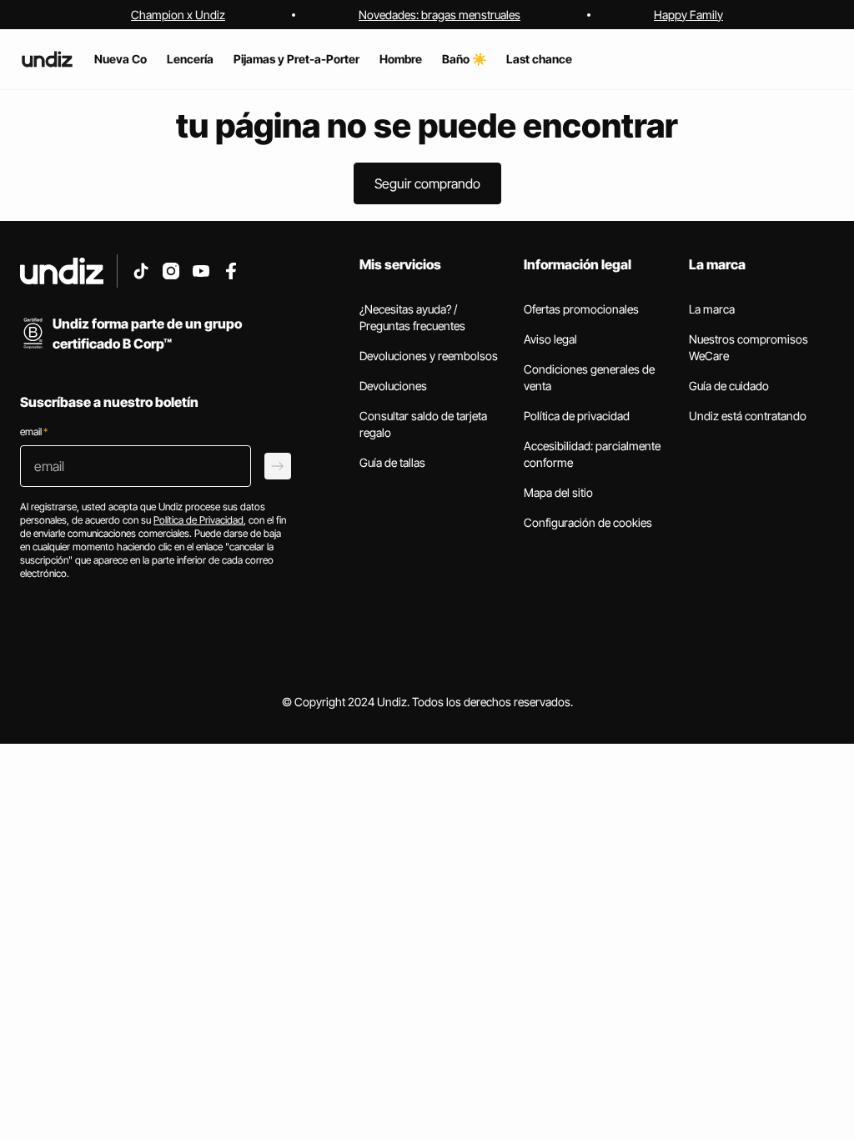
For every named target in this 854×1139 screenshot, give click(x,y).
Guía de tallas (392, 462)
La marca (712, 309)
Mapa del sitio (558, 492)
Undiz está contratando (747, 416)
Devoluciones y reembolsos (428, 356)
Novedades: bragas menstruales (439, 15)
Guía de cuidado (729, 386)
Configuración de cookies (588, 522)
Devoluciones (393, 386)
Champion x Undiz (178, 15)
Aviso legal (550, 339)
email (34, 431)
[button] (427, 183)
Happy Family (688, 15)
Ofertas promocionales (581, 309)
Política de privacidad (577, 416)
